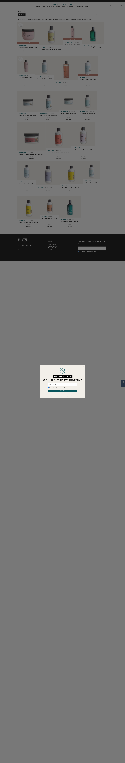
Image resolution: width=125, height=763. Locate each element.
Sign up (62, 391)
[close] (83, 366)
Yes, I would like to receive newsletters (57, 387)
